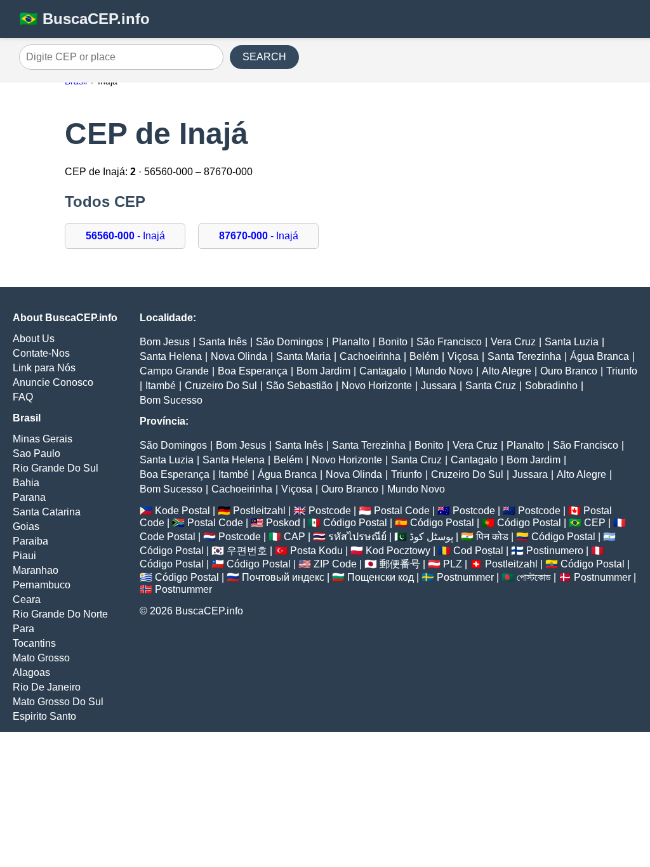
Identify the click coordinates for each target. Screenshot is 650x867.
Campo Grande (174, 371)
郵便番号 (400, 564)
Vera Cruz (513, 341)
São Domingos (289, 341)
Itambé (160, 385)
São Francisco (449, 341)
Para (23, 628)
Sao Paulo (36, 453)
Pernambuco (41, 584)
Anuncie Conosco (53, 382)
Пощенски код (380, 577)
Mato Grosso (41, 657)
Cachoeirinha (370, 356)
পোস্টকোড (534, 577)
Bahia (26, 482)
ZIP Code (335, 564)
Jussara (438, 385)
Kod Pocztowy (398, 550)
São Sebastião (299, 385)
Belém (424, 356)
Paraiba (30, 541)
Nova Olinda (239, 356)
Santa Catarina (47, 511)
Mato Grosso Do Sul (58, 701)
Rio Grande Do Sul (55, 468)
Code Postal (168, 536)
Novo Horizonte (377, 385)
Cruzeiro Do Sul (221, 385)
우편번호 (247, 550)
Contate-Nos (41, 353)
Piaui (24, 555)
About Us (34, 338)
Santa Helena (171, 356)
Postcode (329, 510)
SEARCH (264, 56)
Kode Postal (182, 510)
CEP (595, 522)
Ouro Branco (568, 371)
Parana (29, 497)
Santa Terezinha (524, 356)
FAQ (23, 397)
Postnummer (465, 577)
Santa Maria (303, 356)
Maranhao (35, 570)
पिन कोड (492, 536)
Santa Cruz (490, 385)
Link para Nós (44, 367)
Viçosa (463, 356)
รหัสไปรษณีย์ (357, 536)
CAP (294, 536)
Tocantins (34, 643)
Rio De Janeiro (47, 687)
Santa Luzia (572, 341)
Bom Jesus (165, 341)
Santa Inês (223, 341)
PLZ (452, 564)
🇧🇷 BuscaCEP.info (84, 18)
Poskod (283, 522)
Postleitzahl (259, 510)
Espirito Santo (44, 716)
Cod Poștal (478, 550)
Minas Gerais (42, 439)
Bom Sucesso (171, 400)
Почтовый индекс (283, 577)
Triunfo (621, 371)
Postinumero (554, 550)
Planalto (350, 341)
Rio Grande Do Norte (60, 614)
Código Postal (355, 522)
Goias (26, 526)
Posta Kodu (316, 550)
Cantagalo (382, 371)
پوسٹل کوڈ (431, 536)
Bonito (393, 341)
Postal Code (402, 510)
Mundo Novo (444, 371)
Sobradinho (551, 385)
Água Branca (599, 356)
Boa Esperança (253, 371)
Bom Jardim (323, 371)
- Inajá (125, 235)
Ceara (27, 599)
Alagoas (31, 672)
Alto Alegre (506, 371)
